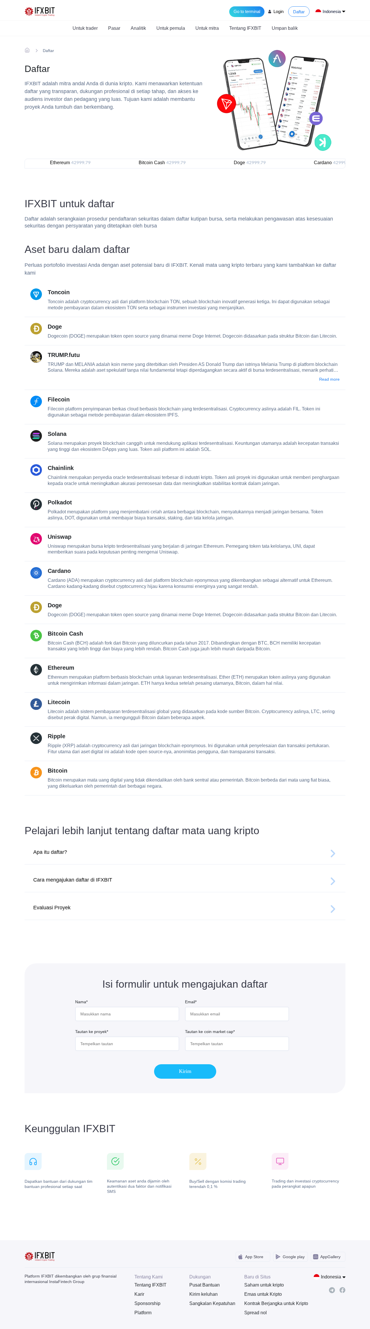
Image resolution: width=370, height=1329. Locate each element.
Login (278, 11)
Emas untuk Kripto (263, 1294)
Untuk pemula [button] (170, 28)
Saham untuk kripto (264, 1284)
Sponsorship (147, 1303)
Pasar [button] (114, 28)
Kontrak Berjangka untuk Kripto (267, 1303)
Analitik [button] (138, 28)
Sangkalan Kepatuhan (212, 1303)
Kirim (185, 1071)
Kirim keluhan (203, 1294)
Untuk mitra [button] (207, 28)
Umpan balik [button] (285, 28)
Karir (139, 1294)
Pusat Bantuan (204, 1284)
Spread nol (255, 1312)
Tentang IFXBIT (150, 1284)
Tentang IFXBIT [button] (245, 28)
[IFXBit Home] (40, 11)
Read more (329, 379)
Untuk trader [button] (85, 28)
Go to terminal (247, 11)
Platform (142, 1312)
